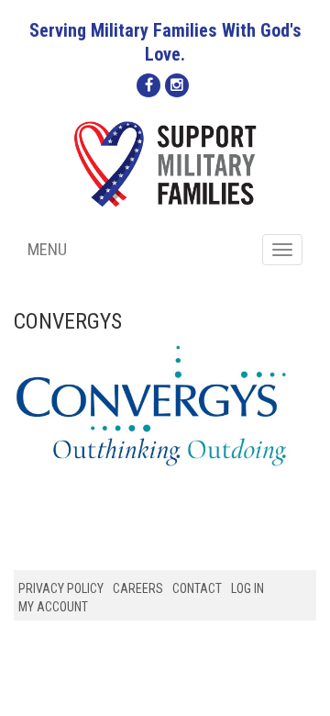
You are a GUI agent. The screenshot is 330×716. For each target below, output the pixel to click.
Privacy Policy (61, 588)
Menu (47, 249)
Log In (247, 588)
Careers (138, 588)
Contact (197, 588)
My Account (53, 606)
